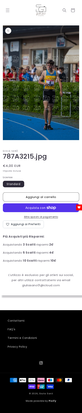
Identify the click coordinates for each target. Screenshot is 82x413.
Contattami (16, 321)
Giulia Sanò (46, 393)
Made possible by (41, 400)
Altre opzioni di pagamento (41, 216)
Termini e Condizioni (22, 338)
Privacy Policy (17, 347)
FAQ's (11, 329)
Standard (13, 184)
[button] (7, 10)
